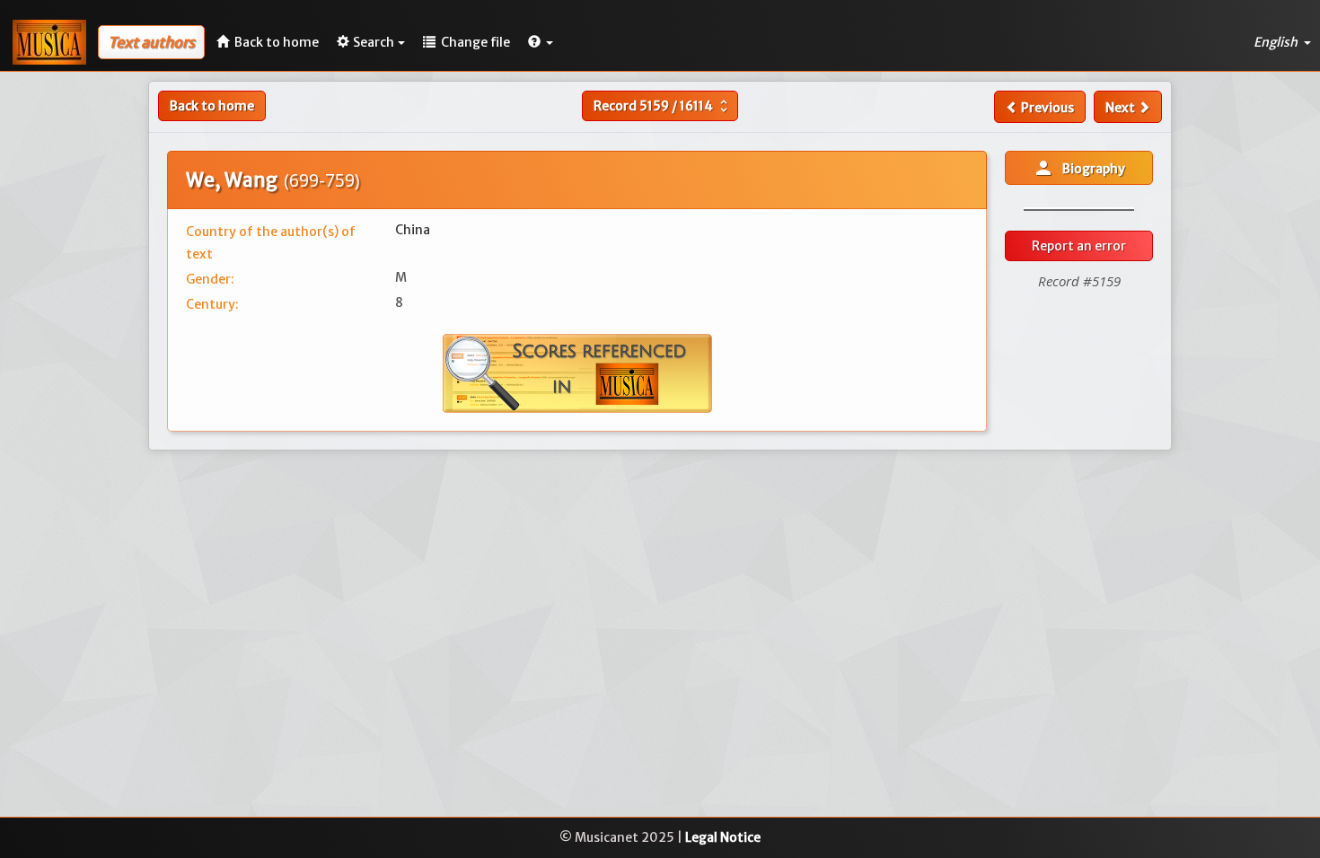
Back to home (212, 106)
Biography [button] (1079, 168)
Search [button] (373, 42)
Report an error (1079, 246)
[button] (540, 42)
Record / (663, 106)
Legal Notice (723, 837)
